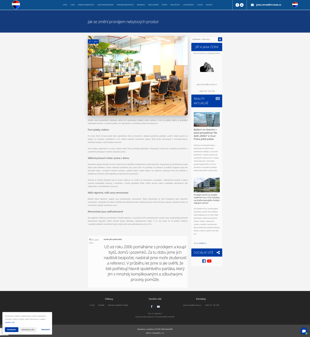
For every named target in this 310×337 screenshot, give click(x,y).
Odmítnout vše (27, 329)
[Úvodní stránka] (16, 5)
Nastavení (45, 329)
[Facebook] (237, 5)
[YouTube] (242, 5)
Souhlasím (11, 329)
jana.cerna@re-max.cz (268, 4)
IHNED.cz (202, 243)
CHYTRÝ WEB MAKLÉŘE (163, 329)
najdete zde (9, 322)
